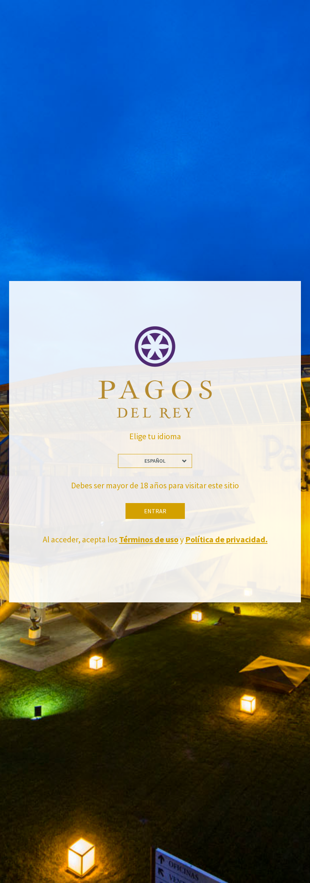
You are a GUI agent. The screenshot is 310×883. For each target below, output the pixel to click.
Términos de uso (148, 539)
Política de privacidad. (226, 539)
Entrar (155, 511)
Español (155, 460)
